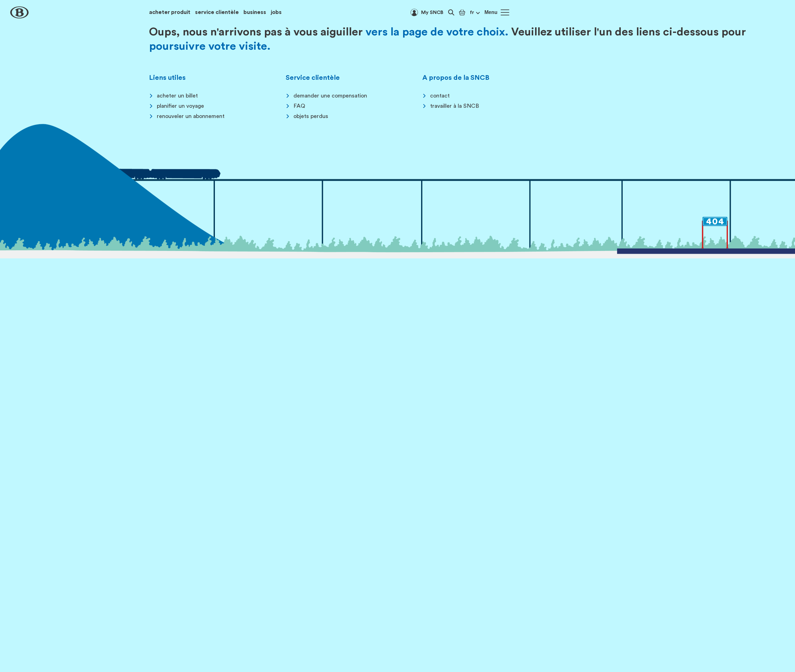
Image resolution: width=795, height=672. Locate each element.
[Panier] (462, 12)
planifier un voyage (180, 106)
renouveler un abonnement (191, 116)
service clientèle (217, 12)
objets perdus (310, 116)
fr (472, 12)
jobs (276, 12)
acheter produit (169, 12)
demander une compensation (330, 95)
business (254, 12)
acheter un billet (177, 95)
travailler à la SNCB (454, 106)
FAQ (299, 106)
